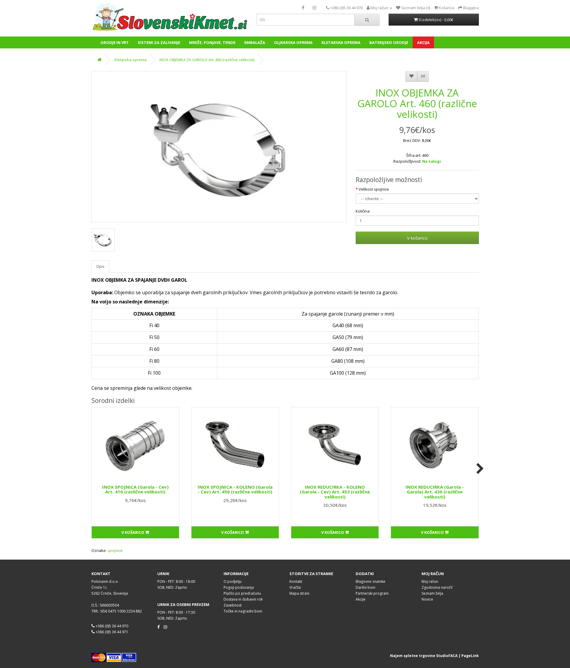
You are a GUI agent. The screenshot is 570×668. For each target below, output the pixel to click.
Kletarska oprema (341, 42)
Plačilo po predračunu (242, 593)
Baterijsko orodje (388, 42)
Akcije (360, 599)
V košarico (417, 238)
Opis (100, 266)
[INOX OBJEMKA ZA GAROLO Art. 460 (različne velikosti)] (219, 146)
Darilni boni (365, 587)
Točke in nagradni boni (243, 611)
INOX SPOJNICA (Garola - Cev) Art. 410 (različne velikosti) (135, 489)
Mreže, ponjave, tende (212, 42)
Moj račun (430, 581)
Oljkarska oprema (293, 42)
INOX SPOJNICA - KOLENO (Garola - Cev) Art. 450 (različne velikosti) (235, 489)
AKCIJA (423, 42)
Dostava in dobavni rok (243, 599)
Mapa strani (299, 593)
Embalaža (254, 42)
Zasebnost (233, 605)
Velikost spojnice (374, 189)
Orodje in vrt (114, 42)
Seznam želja (432, 593)
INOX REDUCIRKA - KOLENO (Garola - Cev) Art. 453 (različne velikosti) (335, 492)
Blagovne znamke (370, 581)
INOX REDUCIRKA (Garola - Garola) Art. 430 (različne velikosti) (435, 492)
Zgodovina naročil (437, 587)
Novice (427, 599)
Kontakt (295, 581)
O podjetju (233, 581)
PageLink (470, 655)
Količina (363, 211)
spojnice (115, 550)
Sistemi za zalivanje (159, 42)
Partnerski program (372, 593)
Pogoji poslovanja (239, 587)
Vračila (295, 587)
